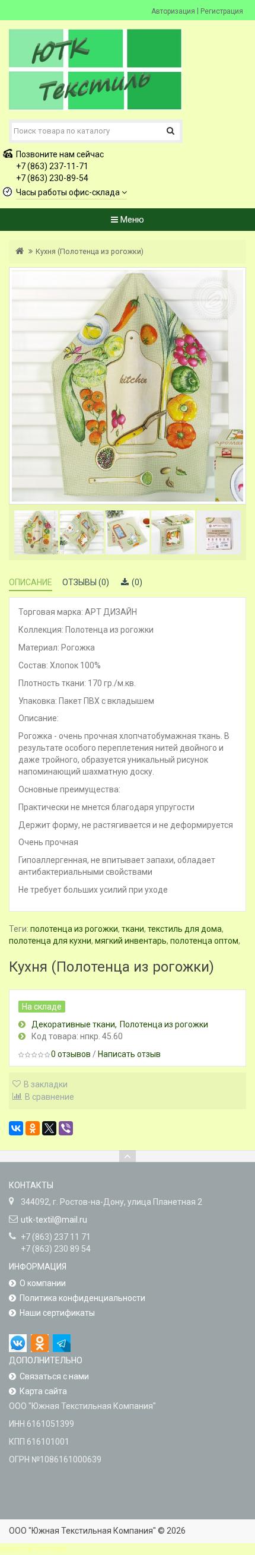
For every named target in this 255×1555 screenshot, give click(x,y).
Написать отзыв (129, 1054)
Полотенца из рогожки (164, 1024)
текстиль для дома (185, 929)
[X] (49, 1128)
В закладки (46, 1084)
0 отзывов (71, 1054)
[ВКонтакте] (16, 1128)
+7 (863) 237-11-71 (52, 166)
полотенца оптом (204, 940)
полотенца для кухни (50, 940)
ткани (133, 929)
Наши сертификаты (57, 1313)
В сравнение (49, 1097)
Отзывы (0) (85, 582)
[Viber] (66, 1128)
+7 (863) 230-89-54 (52, 178)
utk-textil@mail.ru (54, 1219)
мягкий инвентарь (131, 940)
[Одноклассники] (33, 1128)
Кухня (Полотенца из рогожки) (90, 251)
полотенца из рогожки (74, 929)
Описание (30, 582)
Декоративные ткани (73, 1024)
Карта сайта (43, 1391)
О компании (43, 1283)
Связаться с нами (54, 1376)
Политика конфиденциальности (82, 1298)
